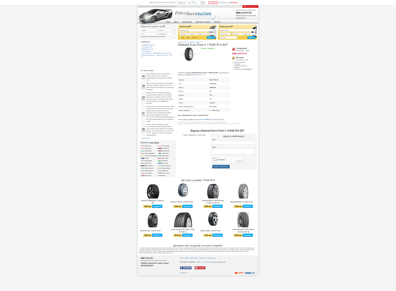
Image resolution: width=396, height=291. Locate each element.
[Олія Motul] (213, 2)
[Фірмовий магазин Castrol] (234, 2)
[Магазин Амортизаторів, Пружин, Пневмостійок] (192, 2)
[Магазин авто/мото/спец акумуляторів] (202, 2)
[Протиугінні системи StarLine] (223, 2)
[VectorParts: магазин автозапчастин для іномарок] (182, 2)
